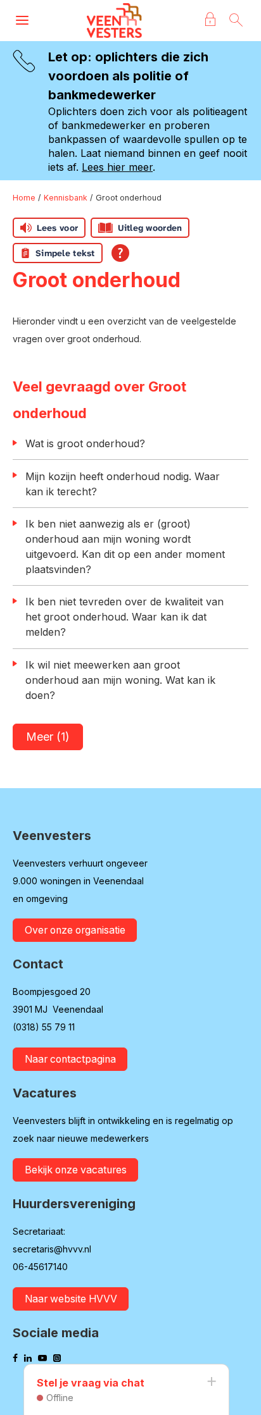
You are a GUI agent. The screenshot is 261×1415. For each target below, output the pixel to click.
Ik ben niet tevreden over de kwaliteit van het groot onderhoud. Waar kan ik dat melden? (124, 616)
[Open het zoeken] (235, 21)
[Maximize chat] (211, 1382)
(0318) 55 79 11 (44, 1027)
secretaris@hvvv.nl (52, 1249)
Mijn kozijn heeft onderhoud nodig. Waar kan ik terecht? (122, 484)
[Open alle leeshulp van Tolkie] (120, 253)
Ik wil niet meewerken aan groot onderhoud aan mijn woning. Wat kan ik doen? (120, 679)
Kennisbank (65, 197)
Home (24, 197)
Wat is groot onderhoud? (85, 443)
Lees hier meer (117, 167)
